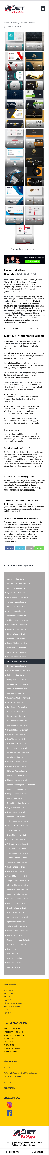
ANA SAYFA (8, 990)
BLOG (6, 1010)
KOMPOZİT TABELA (11, 1052)
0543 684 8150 (26, 274)
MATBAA (7, 1000)
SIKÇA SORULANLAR (12, 1006)
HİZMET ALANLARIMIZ (13, 1003)
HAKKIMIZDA (9, 993)
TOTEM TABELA (9, 1039)
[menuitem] (24, 579)
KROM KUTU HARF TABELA (14, 1032)
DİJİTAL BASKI (9, 1045)
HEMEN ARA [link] (14, 1152)
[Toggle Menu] (43, 8)
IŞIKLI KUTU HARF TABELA (14, 1029)
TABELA (7, 997)
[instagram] (9, 1105)
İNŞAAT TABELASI (10, 1042)
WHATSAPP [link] (38, 1152)
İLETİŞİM (7, 1013)
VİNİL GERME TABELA (12, 1048)
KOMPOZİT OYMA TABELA (14, 1035)
